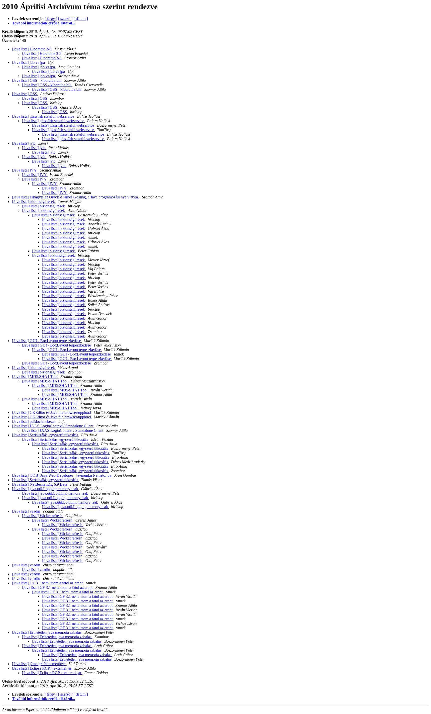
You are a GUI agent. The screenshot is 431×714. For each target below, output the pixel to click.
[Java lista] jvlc (24, 143)
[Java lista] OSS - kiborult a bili (37, 80)
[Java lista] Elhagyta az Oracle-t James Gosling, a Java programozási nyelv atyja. (76, 197)
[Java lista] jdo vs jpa (29, 62)
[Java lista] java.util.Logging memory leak (45, 489)
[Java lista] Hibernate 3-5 (32, 49)
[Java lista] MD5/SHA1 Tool (35, 376)
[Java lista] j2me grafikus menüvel (39, 664)
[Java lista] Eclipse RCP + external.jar (42, 668)
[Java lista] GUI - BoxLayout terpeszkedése (47, 341)
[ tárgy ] (51, 18)
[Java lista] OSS (25, 94)
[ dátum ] (81, 18)
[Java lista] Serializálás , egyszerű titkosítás (76, 453)
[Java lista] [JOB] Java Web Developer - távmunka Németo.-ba (62, 475)
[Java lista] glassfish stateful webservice (43, 116)
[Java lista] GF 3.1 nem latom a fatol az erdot (48, 583)
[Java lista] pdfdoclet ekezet (34, 421)
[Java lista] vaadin (26, 511)
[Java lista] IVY (25, 170)
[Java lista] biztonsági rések (34, 201)
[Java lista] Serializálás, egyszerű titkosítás (45, 435)
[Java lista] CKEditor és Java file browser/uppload (52, 412)
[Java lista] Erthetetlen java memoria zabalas (47, 632)
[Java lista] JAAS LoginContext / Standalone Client (53, 426)
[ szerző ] (65, 18)
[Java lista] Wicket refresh (42, 516)
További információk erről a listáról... (43, 23)
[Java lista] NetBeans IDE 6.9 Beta (40, 484)
